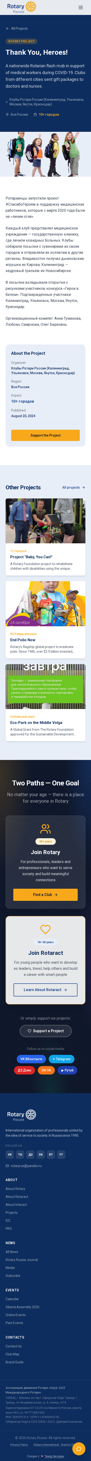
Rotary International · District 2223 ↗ (57, 1445)
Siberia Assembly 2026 (22, 1307)
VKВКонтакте (31, 1059)
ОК (41, 1154)
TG (20, 1154)
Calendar (12, 1299)
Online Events (16, 1315)
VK (10, 1154)
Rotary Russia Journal (22, 1260)
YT (61, 1154)
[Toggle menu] (80, 7)
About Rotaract (17, 1197)
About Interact (16, 1205)
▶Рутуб (67, 1070)
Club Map (12, 1354)
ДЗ (30, 1154)
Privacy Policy (19, 1445)
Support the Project (46, 435)
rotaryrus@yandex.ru (26, 1166)
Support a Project (48, 1031)
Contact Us (14, 1346)
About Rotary (15, 1189)
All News (12, 1252)
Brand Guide (15, 1362)
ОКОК (46, 1070)
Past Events (14, 1323)
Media (10, 1268)
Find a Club (42, 894)
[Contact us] (78, 1448)
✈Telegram (61, 1059)
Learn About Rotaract (42, 990)
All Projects (19, 28)
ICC (8, 1220)
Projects (12, 1212)
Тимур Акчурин (54, 1456)
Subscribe (13, 1276)
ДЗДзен (24, 1070)
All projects (71, 487)
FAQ (9, 1228)
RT (51, 1154)
